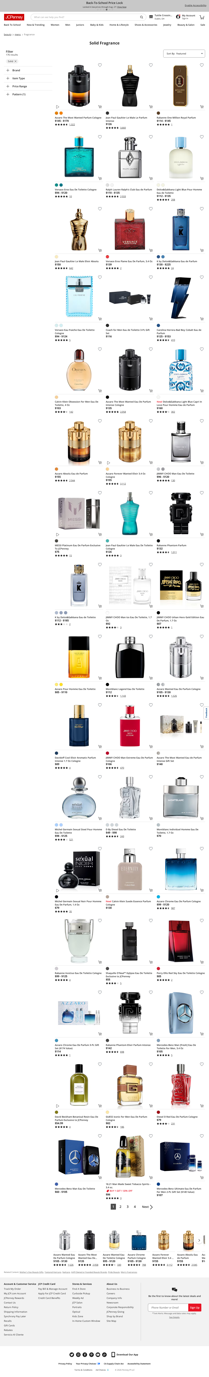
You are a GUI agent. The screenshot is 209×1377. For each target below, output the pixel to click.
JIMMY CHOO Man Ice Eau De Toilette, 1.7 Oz (129, 619)
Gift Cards (9, 1325)
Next (145, 1207)
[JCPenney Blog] (105, 1355)
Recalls (8, 1320)
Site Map (111, 1320)
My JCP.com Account (15, 1293)
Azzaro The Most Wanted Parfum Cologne (78, 117)
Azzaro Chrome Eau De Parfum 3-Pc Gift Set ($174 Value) (77, 1046)
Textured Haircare (53, 1272)
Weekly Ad (78, 1298)
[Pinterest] (91, 1355)
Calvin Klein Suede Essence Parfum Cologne (128, 903)
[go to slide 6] (112, 9)
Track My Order (12, 1288)
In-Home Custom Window (86, 1320)
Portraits (77, 1307)
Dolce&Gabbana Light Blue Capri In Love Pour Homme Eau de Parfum (179, 403)
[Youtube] (98, 1355)
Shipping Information (15, 1311)
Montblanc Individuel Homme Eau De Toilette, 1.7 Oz (177, 831)
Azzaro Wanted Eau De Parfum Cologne (179, 689)
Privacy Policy (65, 1363)
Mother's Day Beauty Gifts (31, 1272)
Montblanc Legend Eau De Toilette (125, 689)
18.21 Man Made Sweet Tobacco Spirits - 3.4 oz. (128, 1186)
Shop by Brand (115, 1316)
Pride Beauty (114, 1272)
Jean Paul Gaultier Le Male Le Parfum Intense (126, 119)
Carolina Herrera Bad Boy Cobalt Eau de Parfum (179, 331)
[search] (143, 17)
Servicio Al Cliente (14, 1334)
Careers (111, 1293)
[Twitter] (72, 1355)
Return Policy (11, 1307)
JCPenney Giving (115, 1311)
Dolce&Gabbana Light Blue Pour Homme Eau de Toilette (179, 191)
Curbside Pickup (81, 1293)
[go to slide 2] (101, 9)
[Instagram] (78, 1355)
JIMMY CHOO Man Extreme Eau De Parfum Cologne (129, 759)
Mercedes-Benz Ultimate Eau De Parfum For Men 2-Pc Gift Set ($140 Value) (179, 1190)
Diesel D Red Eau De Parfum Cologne (177, 1116)
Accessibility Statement (139, 1363)
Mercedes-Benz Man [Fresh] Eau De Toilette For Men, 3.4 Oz (176, 1046)
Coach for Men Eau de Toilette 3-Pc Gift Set (128, 331)
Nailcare (66, 1272)
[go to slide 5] (109, 9)
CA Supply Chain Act (114, 1363)
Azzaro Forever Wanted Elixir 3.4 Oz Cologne (125, 475)
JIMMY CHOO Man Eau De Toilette (175, 473)
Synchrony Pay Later (15, 1316)
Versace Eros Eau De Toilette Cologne (75, 189)
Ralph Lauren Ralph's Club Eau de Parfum (129, 189)
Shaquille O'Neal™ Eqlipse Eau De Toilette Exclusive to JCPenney (129, 975)
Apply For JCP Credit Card (52, 1293)
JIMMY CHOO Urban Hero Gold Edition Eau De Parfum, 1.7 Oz (180, 619)
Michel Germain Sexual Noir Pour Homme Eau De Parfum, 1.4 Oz (78, 903)
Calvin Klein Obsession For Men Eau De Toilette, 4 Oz (76, 403)
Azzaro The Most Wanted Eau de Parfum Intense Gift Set (179, 759)
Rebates (8, 1330)
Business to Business (118, 1288)
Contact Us (10, 1302)
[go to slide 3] (103, 9)
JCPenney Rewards (14, 1298)
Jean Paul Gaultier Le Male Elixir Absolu (77, 261)
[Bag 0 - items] (202, 17)
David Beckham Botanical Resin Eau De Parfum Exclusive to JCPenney (76, 1118)
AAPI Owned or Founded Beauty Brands (89, 1272)
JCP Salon (77, 1302)
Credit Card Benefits (49, 1298)
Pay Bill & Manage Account (52, 1288)
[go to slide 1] (98, 9)
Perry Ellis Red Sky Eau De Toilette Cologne (181, 973)
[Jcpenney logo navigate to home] (14, 17)
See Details (174, 1317)
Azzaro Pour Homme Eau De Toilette (75, 689)
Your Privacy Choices (86, 1363)
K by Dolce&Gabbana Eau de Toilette (75, 617)
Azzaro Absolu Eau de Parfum (71, 473)
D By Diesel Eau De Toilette (121, 829)
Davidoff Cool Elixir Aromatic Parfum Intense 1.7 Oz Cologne (75, 759)
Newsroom (112, 1302)
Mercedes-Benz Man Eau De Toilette (75, 1188)
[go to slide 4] (106, 9)
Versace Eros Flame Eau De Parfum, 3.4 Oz (129, 261)
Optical (76, 1311)
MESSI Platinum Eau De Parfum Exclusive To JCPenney (77, 547)
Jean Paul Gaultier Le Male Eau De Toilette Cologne (129, 547)
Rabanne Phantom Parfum (171, 545)
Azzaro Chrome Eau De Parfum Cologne (179, 901)
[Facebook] (85, 1355)
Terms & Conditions (83, 1370)
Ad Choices (101, 1370)
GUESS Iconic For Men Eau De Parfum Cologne (126, 1118)
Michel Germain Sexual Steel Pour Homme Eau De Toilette (78, 831)
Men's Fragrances (129, 1272)
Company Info (114, 1298)
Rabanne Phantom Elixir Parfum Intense (128, 1045)
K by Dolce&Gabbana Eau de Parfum (177, 261)
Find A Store (79, 1288)
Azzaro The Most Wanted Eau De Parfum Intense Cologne (128, 403)
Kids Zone (77, 1316)
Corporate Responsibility (120, 1307)
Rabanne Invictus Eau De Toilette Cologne (78, 973)
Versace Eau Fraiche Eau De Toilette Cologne (75, 331)
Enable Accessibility (195, 5)
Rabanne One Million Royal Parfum (176, 117)
